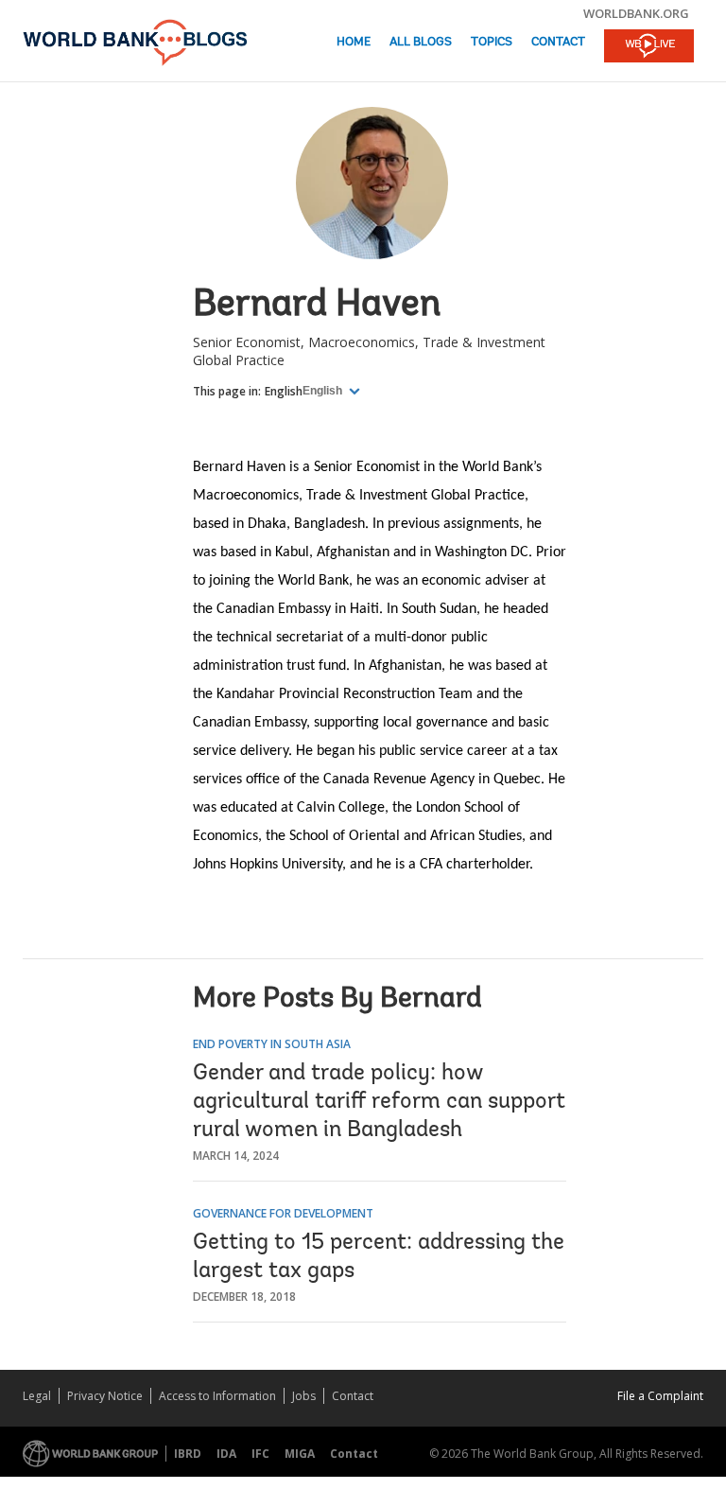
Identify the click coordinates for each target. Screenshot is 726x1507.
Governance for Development (283, 1213)
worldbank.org (636, 13)
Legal (37, 1396)
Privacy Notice (105, 1396)
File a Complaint (660, 1396)
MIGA (300, 1454)
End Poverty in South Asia (272, 1044)
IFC (260, 1454)
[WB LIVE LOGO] (649, 47)
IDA (226, 1454)
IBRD (187, 1454)
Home (354, 42)
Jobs (304, 1396)
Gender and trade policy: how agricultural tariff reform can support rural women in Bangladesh (379, 1102)
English (283, 391)
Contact (558, 42)
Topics (491, 42)
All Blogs (420, 42)
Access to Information (217, 1396)
